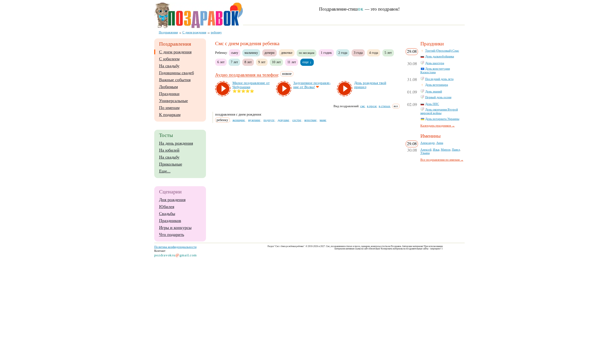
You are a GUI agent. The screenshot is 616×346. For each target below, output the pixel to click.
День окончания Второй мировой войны (439, 111)
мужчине (254, 120)
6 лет (221, 62)
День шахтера (434, 63)
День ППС (432, 104)
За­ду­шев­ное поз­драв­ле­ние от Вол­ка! (312, 85)
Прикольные (170, 164)
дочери (269, 53)
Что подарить (171, 234)
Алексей (425, 149)
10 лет (276, 62)
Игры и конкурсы (175, 227)
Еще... (165, 171)
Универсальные (173, 100)
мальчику (251, 53)
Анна (439, 143)
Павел (456, 149)
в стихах (384, 106)
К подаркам (169, 114)
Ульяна (425, 153)
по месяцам (306, 53)
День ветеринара (436, 84)
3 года (358, 53)
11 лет (291, 62)
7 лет (234, 62)
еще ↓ (307, 62)
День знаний (433, 91)
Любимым (168, 86)
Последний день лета (439, 79)
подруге (269, 120)
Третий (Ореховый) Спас (442, 50)
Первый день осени (438, 97)
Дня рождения (172, 199)
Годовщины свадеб (176, 72)
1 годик (326, 53)
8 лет (248, 62)
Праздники (169, 93)
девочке (286, 53)
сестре (296, 120)
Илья (436, 149)
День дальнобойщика (439, 56)
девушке (283, 120)
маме (323, 120)
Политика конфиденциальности (175, 247)
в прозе (372, 106)
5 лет (388, 53)
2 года (342, 53)
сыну (234, 53)
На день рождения (176, 143)
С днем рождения (175, 51)
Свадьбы (167, 213)
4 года (373, 53)
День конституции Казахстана (435, 70)
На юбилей (169, 150)
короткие (310, 120)
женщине (238, 120)
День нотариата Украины (442, 119)
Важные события (175, 79)
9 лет (261, 62)
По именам (169, 107)
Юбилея (166, 206)
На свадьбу (169, 65)
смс (362, 106)
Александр (427, 143)
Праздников (170, 220)
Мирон (445, 149)
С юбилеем (169, 58)
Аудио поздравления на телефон (246, 75)
